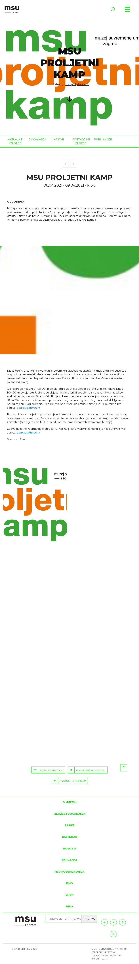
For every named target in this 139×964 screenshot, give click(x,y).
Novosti (69, 848)
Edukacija (69, 860)
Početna (55, 84)
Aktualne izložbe (15, 141)
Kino (69, 883)
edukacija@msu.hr (28, 407)
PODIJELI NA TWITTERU (72, 780)
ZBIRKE (69, 825)
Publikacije (102, 139)
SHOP (69, 894)
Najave (58, 139)
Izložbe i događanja (69, 813)
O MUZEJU (69, 802)
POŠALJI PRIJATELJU (50, 770)
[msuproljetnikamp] (35, 504)
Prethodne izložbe (80, 141)
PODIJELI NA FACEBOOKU (90, 770)
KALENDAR (69, 837)
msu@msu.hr (100, 958)
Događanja (37, 139)
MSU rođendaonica (69, 871)
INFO (69, 906)
